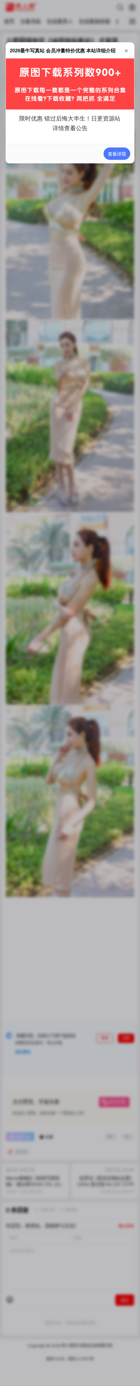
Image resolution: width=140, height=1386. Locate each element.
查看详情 (117, 154)
